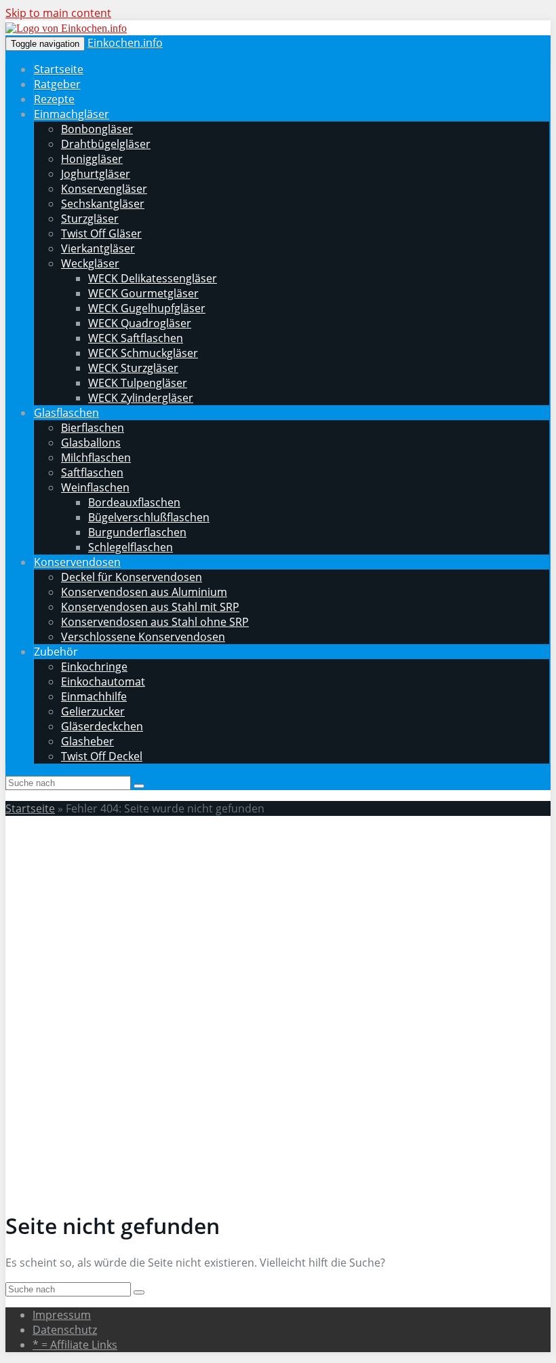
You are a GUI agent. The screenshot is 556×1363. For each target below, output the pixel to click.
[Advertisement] (278, 922)
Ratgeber (57, 84)
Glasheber (87, 741)
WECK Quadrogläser (139, 323)
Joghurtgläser (95, 173)
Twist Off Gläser (101, 233)
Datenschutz (65, 1329)
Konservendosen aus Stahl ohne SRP (155, 621)
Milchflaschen (96, 457)
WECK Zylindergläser (140, 397)
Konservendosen (77, 562)
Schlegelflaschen (130, 547)
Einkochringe (94, 666)
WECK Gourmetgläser (143, 293)
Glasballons (91, 442)
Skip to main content (58, 12)
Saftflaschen (92, 472)
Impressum (62, 1314)
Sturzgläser (90, 218)
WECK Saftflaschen (135, 338)
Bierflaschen (92, 427)
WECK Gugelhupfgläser (146, 308)
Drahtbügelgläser (106, 143)
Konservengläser (104, 188)
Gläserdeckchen (102, 726)
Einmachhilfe (94, 696)
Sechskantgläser (102, 203)
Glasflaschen (66, 412)
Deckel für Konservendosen (131, 577)
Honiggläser (92, 158)
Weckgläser (90, 263)
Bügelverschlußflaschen (149, 517)
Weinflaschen (95, 487)
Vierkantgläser (98, 248)
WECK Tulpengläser (137, 382)
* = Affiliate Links (75, 1344)
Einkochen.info (125, 42)
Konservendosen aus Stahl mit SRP (150, 606)
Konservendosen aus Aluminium (144, 591)
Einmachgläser (71, 114)
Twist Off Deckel (101, 756)
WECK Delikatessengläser (152, 278)
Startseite (58, 69)
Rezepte (54, 99)
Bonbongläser (97, 129)
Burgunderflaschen (137, 532)
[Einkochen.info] (66, 28)
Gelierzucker (93, 711)
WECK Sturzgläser (133, 367)
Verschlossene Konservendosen (143, 636)
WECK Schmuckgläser (143, 353)
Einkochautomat (103, 681)
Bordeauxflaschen (134, 502)
